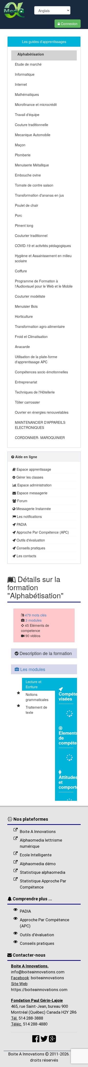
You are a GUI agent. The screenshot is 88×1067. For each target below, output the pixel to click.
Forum (21, 500)
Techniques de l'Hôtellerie (35, 392)
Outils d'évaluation (30, 540)
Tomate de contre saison (34, 185)
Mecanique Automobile (32, 134)
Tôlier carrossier (27, 402)
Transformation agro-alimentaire (40, 326)
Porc (18, 215)
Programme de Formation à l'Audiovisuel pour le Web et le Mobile (44, 283)
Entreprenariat (26, 382)
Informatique (24, 74)
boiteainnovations (47, 977)
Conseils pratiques (30, 547)
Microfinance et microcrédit (36, 104)
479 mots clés (35, 615)
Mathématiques (27, 94)
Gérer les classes (29, 477)
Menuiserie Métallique (32, 164)
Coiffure (21, 270)
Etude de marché (28, 64)
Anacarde (22, 346)
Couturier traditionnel (31, 235)
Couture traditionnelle (31, 124)
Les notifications (29, 516)
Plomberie (23, 154)
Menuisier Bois (26, 306)
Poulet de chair (26, 205)
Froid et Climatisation (31, 336)
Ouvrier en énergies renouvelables (41, 412)
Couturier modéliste (30, 296)
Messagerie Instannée (33, 508)
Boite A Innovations (38, 831)
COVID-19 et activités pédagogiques (43, 245)
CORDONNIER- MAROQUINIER (40, 437)
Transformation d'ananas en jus (39, 195)
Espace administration (34, 484)
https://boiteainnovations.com (39, 989)
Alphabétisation (30, 54)
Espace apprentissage (33, 469)
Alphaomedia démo (38, 863)
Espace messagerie (31, 492)
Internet (21, 84)
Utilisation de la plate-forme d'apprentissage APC (36, 359)
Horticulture (24, 316)
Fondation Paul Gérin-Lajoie (37, 1000)
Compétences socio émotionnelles (41, 371)
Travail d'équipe (27, 114)
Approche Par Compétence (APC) (42, 532)
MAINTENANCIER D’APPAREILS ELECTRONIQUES (40, 425)
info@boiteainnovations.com (38, 971)
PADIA (21, 524)
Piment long (24, 225)
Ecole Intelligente (36, 854)
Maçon (20, 144)
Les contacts (26, 555)
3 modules (33, 620)
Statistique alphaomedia (42, 872)
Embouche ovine (28, 175)
